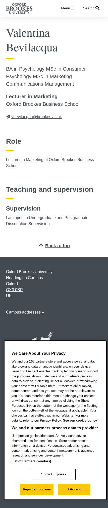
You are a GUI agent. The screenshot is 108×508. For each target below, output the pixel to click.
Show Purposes (53, 474)
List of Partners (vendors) (31, 461)
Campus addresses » (25, 312)
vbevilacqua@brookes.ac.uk (36, 117)
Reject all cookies (37, 489)
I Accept (74, 489)
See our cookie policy (80, 420)
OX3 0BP (14, 290)
